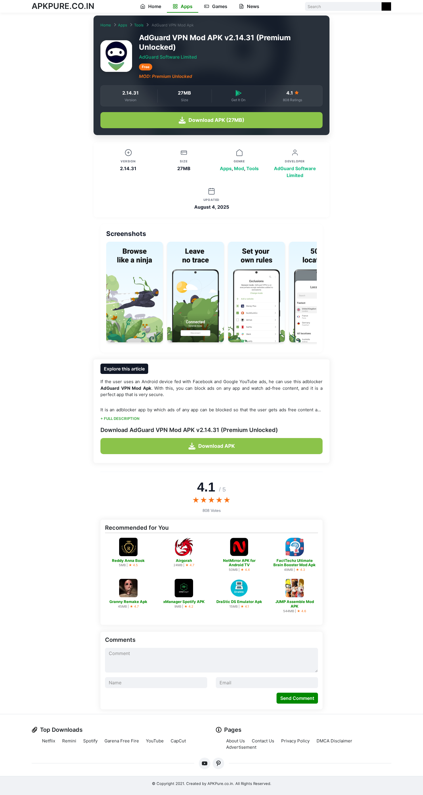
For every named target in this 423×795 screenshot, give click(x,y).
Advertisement (241, 747)
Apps (186, 6)
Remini (69, 741)
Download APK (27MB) (216, 120)
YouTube (155, 741)
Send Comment (297, 698)
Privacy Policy (295, 741)
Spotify (90, 741)
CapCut (178, 741)
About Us (235, 741)
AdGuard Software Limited (168, 57)
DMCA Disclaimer (334, 741)
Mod (239, 168)
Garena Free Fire (121, 741)
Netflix (48, 741)
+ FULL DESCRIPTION (120, 418)
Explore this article (124, 369)
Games (219, 6)
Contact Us (263, 741)
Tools (139, 25)
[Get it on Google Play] (238, 92)
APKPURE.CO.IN (63, 6)
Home (154, 6)
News (252, 6)
